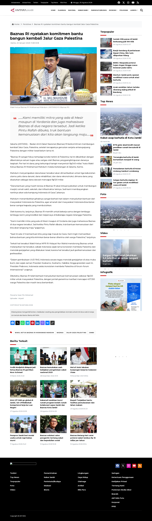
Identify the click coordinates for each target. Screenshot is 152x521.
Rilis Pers (63, 2)
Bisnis (46, 490)
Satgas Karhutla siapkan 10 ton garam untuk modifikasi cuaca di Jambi (125, 182)
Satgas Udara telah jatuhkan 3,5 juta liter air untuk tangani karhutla (120, 258)
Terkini (35, 2)
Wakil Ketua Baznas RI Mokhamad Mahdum (34, 332)
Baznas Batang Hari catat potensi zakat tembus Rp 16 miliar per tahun (83, 438)
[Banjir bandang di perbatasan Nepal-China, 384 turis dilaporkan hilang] (106, 54)
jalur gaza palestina (76, 332)
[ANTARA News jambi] (22, 10)
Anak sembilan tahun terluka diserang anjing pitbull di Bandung (126, 89)
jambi (91, 332)
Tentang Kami (118, 486)
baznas (60, 332)
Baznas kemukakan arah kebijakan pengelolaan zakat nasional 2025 (53, 369)
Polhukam (124, 10)
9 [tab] (133, 269)
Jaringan (115, 473)
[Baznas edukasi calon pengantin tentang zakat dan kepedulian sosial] (53, 424)
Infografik (106, 272)
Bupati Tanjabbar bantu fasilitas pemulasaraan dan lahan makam (82, 402)
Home (53, 10)
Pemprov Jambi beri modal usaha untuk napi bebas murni (22, 438)
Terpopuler (44, 2)
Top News (54, 2)
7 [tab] (126, 269)
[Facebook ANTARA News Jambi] (119, 2)
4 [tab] (125, 230)
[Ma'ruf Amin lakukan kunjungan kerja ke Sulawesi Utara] (83, 356)
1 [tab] (114, 230)
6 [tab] (123, 269)
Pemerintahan (50, 473)
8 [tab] (130, 269)
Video (104, 233)
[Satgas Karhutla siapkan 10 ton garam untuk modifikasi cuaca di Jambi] (106, 183)
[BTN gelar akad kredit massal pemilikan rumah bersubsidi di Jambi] (106, 148)
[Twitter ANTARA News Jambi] (123, 2)
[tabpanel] (121, 214)
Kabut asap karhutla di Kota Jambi (120, 137)
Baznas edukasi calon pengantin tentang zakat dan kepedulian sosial (51, 438)
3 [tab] (121, 230)
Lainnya (133, 10)
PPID (114, 506)
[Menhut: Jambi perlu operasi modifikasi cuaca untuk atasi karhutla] (106, 78)
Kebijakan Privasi (119, 481)
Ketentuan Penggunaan (123, 477)
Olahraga (62, 10)
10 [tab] (137, 269)
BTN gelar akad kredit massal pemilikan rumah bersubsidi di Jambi (126, 147)
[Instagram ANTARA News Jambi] (128, 2)
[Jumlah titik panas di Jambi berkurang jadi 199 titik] (106, 42)
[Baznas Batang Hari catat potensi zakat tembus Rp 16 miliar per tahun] (83, 424)
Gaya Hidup (83, 477)
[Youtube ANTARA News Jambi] (133, 2)
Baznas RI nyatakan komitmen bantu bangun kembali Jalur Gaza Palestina (66, 24)
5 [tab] (128, 230)
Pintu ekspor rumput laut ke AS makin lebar (119, 347)
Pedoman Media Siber (121, 490)
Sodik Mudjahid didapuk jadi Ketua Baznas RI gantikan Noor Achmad (23, 369)
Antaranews (15, 2)
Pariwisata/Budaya (99, 10)
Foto (103, 194)
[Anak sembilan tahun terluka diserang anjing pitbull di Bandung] (106, 90)
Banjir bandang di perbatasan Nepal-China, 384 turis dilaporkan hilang (126, 53)
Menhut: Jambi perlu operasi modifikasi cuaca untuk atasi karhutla (126, 77)
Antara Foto (26, 2)
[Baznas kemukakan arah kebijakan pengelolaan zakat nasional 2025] (53, 356)
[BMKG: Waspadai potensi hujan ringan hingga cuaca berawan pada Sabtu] (106, 66)
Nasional (72, 10)
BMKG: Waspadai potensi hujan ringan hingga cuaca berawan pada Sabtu (125, 65)
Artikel (81, 486)
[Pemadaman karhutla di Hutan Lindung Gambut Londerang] (106, 172)
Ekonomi (112, 10)
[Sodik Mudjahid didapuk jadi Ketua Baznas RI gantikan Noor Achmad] (23, 356)
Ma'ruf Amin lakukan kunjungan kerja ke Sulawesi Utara (83, 369)
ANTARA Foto (118, 498)
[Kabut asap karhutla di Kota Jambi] (121, 121)
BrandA (115, 494)
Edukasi (47, 486)
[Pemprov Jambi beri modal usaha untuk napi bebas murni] (23, 424)
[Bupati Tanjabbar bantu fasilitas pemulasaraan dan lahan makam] (83, 389)
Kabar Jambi (83, 10)
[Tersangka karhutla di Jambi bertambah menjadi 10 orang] (106, 160)
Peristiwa (27, 24)
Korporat (116, 502)
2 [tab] (117, 230)
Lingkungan (83, 473)
